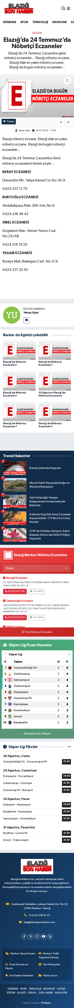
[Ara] (63, 8)
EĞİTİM (11, 992)
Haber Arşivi (50, 975)
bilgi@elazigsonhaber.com (39, 922)
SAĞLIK (37, 33)
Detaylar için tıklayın (37, 733)
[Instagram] (37, 936)
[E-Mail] (26, 320)
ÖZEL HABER (45, 992)
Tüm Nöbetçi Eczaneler (39, 632)
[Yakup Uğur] (11, 314)
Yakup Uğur (24, 130)
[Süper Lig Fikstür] (69, 746)
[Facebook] (24, 936)
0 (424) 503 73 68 (16, 591)
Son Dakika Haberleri (21, 975)
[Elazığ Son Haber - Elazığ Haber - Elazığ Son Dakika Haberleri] (18, 9)
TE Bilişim (46, 1003)
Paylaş (10, 121)
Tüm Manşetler (51, 964)
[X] (31, 936)
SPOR (24, 22)
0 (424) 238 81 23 (39, 915)
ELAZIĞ (21, 992)
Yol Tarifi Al (38, 591)
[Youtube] (44, 936)
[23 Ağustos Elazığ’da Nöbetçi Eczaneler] (55, 380)
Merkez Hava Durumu (22, 953)
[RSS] (50, 936)
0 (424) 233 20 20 (16, 617)
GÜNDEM (9, 22)
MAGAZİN (61, 992)
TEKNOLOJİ (40, 22)
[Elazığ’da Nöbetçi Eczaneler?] (19, 350)
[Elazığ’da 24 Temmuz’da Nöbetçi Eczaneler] (37, 95)
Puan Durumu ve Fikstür (16, 966)
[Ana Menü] (68, 8)
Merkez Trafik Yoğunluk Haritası (49, 955)
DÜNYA (32, 992)
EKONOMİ (59, 22)
